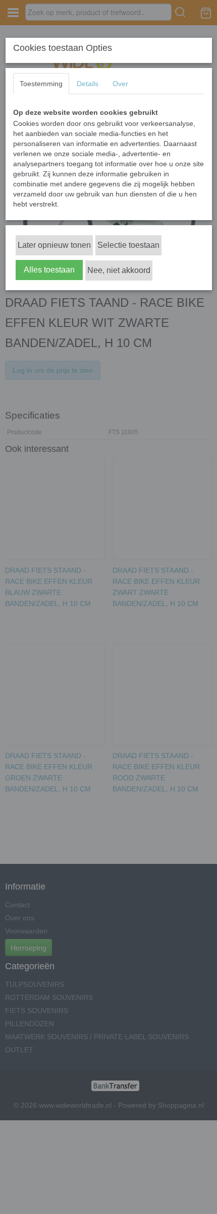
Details (87, 84)
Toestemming (41, 84)
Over (120, 84)
